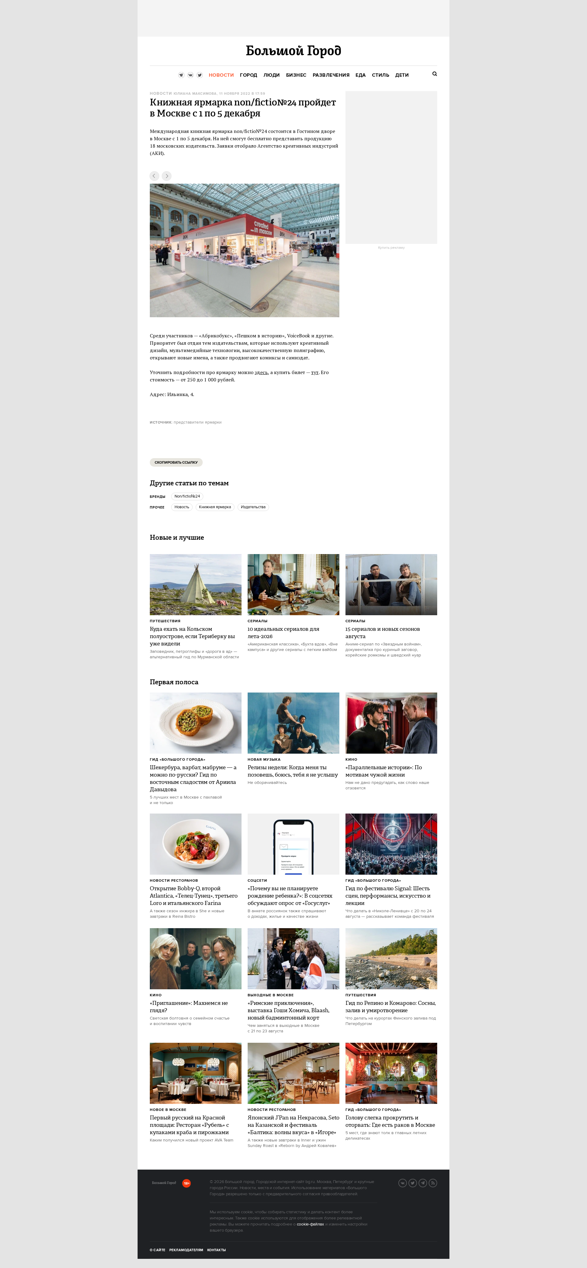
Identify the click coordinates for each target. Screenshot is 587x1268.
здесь (261, 372)
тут (315, 372)
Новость (182, 507)
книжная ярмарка (215, 507)
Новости (161, 93)
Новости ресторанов (174, 880)
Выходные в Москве (271, 995)
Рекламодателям (186, 1250)
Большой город (164, 1184)
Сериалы (258, 621)
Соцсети (257, 880)
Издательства (253, 507)
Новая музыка (264, 759)
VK (406, 1182)
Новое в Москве (168, 1110)
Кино (351, 759)
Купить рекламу (391, 248)
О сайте (157, 1250)
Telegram (426, 1182)
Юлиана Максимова (195, 94)
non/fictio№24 (187, 496)
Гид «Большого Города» (177, 759)
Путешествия (165, 621)
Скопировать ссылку (176, 462)
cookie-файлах (310, 1224)
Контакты (216, 1250)
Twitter (416, 1182)
